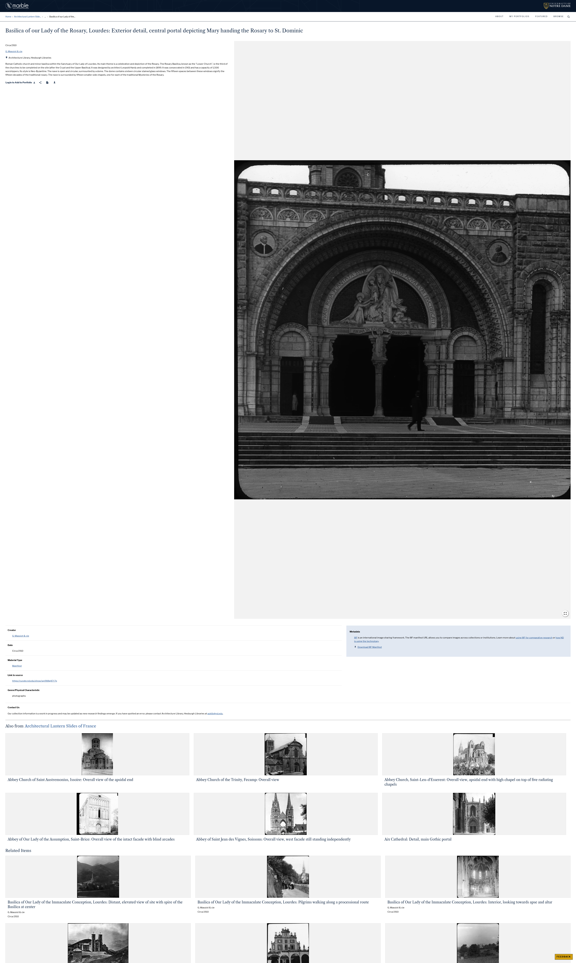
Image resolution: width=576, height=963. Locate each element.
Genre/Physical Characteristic (24, 690)
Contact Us (14, 707)
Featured (541, 16)
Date (10, 645)
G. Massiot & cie (20, 636)
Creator (12, 630)
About (499, 16)
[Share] (40, 82)
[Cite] (47, 82)
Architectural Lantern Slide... (27, 16)
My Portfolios (519, 16)
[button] (402, 330)
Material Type (15, 660)
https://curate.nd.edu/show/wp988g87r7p (34, 681)
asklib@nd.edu (215, 713)
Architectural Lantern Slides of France (60, 726)
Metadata (355, 631)
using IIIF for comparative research (534, 637)
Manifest (17, 666)
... (45, 16)
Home (8, 16)
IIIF (355, 637)
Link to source (15, 675)
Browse (559, 16)
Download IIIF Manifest (370, 647)
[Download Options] (54, 82)
